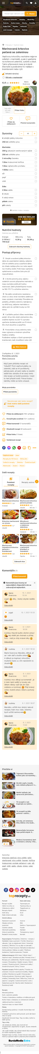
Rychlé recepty (25, 960)
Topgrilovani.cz (25, 908)
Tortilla (23, 941)
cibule (19, 866)
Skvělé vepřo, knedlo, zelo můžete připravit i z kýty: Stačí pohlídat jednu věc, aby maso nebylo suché (26, 787)
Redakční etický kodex (9, 934)
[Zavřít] (34, 583)
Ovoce (22, 966)
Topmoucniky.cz (25, 906)
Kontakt (22, 934)
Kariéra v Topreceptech (28, 925)
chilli (9, 866)
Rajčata (24, 30)
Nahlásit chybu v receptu (20, 210)
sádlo (13, 866)
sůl (33, 863)
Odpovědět (8, 605)
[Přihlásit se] (36, 3)
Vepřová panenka (16, 952)
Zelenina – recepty (27, 939)
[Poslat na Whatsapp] (14, 447)
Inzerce (22, 921)
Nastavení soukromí (8, 921)
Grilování (23, 26)
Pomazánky (16, 939)
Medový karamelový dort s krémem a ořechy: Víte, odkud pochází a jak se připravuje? (26, 843)
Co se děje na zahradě (23, 945)
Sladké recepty (23, 962)
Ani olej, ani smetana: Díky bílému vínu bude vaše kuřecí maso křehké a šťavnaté (26, 824)
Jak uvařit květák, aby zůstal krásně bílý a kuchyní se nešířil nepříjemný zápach (19, 1031)
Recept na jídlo (7, 903)
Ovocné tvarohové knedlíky (18, 972)
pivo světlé (21, 858)
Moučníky (30, 19)
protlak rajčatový (19, 863)
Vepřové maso (18, 45)
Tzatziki (25, 952)
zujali (11, 613)
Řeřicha (12, 945)
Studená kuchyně (8, 966)
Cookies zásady (7, 927)
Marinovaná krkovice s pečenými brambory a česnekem (28, 548)
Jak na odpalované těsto (17, 943)
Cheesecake (26, 974)
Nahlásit (22, 930)
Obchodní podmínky (9, 930)
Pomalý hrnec (30, 957)
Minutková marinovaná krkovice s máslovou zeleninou (28, 524)
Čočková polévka (8, 976)
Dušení (15, 466)
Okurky (24, 23)
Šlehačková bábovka (27, 948)
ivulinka (12, 649)
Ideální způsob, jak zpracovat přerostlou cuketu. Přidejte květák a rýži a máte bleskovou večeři (26, 796)
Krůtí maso (18, 955)
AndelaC (5, 506)
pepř (4, 866)
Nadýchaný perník (8, 983)
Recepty (9, 45)
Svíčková (5, 948)
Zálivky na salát (18, 950)
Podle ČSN (7, 26)
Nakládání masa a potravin (11, 941)
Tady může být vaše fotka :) (7, 110)
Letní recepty (7, 30)
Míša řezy (24, 978)
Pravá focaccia (14, 948)
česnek (25, 860)
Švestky (32, 23)
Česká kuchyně (30, 462)
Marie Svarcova (26, 83)
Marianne (23, 910)
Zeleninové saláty (26, 964)
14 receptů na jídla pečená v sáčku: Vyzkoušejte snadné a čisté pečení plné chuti (25, 814)
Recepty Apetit (7, 910)
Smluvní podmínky (8, 932)
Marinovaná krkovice (10, 501)
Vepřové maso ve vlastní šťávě (12, 1004)
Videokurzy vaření (8, 908)
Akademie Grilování (10, 19)
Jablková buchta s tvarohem (11, 1002)
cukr (29, 863)
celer (31, 866)
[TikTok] (33, 890)
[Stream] (27, 890)
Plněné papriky (19, 969)
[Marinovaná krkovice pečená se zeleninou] (19, 736)
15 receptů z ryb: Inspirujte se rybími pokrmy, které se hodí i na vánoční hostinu (26, 805)
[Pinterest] (11, 890)
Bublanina (28, 983)
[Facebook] (6, 890)
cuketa (5, 869)
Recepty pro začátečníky (10, 960)
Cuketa (17, 30)
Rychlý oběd (20, 983)
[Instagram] (17, 890)
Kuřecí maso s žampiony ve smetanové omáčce (18, 1000)
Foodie (22, 927)
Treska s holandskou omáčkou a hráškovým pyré (18, 997)
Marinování (7, 466)
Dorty (17, 966)
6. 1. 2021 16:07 (28, 703)
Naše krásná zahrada (9, 915)
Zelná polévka (6, 950)
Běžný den (23, 459)
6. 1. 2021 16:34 (28, 649)
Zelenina (20, 462)
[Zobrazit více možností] (34, 447)
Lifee (21, 915)
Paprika (15, 26)
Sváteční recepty (9, 462)
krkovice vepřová (9, 858)
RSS (21, 923)
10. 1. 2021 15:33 (28, 612)
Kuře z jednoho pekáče (10, 995)
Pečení (22, 466)
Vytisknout (24, 447)
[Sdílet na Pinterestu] (19, 447)
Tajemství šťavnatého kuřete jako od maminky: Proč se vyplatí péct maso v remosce (26, 776)
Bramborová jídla (18, 957)
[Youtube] (22, 890)
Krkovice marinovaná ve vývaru (10, 522)
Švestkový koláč (7, 985)
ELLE (21, 913)
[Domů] (3, 45)
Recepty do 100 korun (10, 459)
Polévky (6, 23)
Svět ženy (5, 913)
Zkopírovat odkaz (29, 447)
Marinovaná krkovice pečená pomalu (28, 502)
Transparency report (27, 932)
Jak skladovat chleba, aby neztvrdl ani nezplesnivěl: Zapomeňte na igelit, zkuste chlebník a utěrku (19, 1026)
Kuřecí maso (15, 23)
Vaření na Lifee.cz (8, 906)
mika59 (22, 508)
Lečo (30, 981)
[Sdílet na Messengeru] (9, 447)
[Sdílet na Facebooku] (4, 447)
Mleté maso (27, 955)
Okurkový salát (20, 976)
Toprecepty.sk (25, 903)
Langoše (11, 981)
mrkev (25, 866)
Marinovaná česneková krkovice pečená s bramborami (10, 548)
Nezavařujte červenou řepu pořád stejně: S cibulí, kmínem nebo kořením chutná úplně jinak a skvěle (25, 834)
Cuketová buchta (21, 981)
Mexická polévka (7, 992)
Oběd (17, 455)
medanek (23, 532)
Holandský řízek (14, 978)
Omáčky (22, 19)
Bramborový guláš (15, 974)
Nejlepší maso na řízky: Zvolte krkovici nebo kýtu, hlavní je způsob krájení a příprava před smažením (19, 1035)
